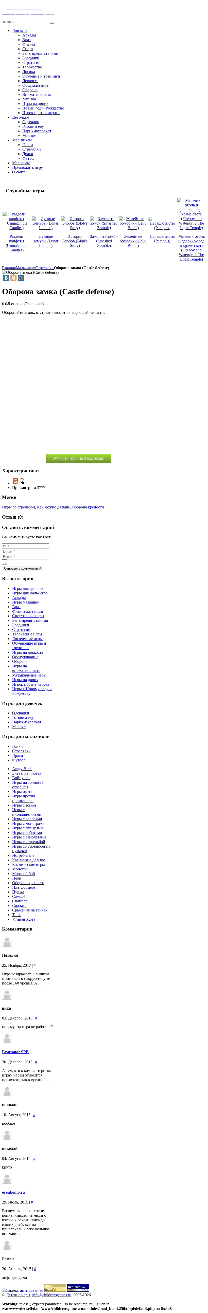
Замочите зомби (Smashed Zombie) (104, 241)
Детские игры (18, 1295)
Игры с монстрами (28, 823)
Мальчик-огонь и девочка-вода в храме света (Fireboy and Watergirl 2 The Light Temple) (191, 247)
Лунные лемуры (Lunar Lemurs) (45, 241)
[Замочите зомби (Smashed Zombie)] (104, 228)
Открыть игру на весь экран (79, 458)
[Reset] (52, 23)
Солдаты (19, 905)
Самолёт (19, 896)
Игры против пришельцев (23, 798)
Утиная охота (23, 919)
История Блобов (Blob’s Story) (75, 241)
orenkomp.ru (13, 1192)
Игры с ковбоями (27, 819)
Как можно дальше (53, 507)
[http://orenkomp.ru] (7, 1182)
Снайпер (19, 901)
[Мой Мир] (21, 278)
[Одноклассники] (13, 278)
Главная (9, 268)
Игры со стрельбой (18, 507)
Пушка (18, 892)
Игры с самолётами (29, 837)
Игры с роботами (27, 832)
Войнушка (21, 778)
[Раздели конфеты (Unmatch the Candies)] (17, 228)
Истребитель (23, 855)
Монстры (20, 869)
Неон (16, 878)
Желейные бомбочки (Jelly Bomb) (133, 241)
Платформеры (24, 887)
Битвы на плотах (26, 773)
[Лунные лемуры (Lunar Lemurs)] (46, 228)
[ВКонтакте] (6, 278)
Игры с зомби (24, 805)
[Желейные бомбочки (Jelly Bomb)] (133, 228)
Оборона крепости (88, 507)
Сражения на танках (29, 910)
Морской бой (23, 873)
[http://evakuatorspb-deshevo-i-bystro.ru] (7, 1042)
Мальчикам (25, 268)
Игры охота (22, 791)
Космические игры (28, 864)
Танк (16, 915)
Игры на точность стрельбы (27, 784)
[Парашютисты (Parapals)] (162, 228)
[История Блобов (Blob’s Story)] (75, 228)
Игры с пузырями (27, 828)
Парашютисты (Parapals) (162, 238)
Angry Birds (22, 769)
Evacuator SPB (15, 1052)
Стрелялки (44, 268)
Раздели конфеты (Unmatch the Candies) (16, 243)
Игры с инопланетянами (26, 812)
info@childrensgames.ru (51, 1295)
